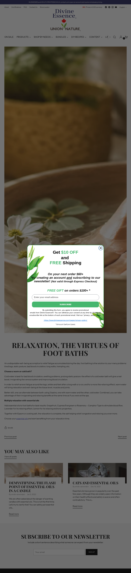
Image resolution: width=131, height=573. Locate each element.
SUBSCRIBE (65, 304)
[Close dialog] (101, 248)
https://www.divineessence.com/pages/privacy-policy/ (66, 320)
